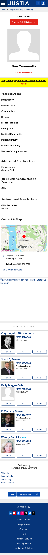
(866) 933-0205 (23, 363)
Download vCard (14, 269)
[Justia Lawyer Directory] (37, 513)
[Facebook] (18, 513)
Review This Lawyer (23, 72)
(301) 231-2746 (23, 389)
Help (24, 534)
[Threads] (26, 513)
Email (8, 352)
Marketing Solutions (24, 548)
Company (24, 529)
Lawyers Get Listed (28, 494)
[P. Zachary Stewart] (7, 420)
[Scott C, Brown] (7, 368)
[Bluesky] (29, 513)
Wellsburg (6, 479)
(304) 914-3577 (23, 415)
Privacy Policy (24, 543)
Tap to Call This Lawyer (24, 22)
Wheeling (29, 9)
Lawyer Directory (16, 9)
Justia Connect (24, 520)
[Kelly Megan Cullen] (7, 394)
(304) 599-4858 (23, 441)
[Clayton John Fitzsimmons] (7, 342)
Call (24, 352)
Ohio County (7, 482)
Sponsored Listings (23, 327)
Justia (3, 9)
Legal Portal (24, 524)
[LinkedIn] (10, 513)
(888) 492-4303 (23, 337)
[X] (33, 513)
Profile (39, 352)
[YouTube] (14, 513)
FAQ (12, 494)
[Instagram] (22, 513)
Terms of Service (24, 539)
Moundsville (7, 476)
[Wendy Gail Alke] (7, 446)
